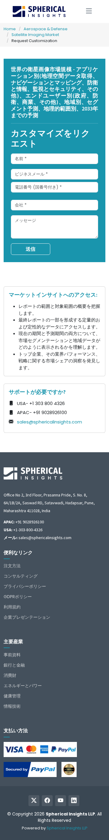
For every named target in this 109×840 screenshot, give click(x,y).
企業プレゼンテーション (27, 617)
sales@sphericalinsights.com (49, 422)
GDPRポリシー (18, 597)
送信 (30, 248)
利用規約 (12, 607)
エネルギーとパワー (23, 686)
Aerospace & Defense (46, 29)
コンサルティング (21, 576)
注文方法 (12, 566)
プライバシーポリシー (25, 586)
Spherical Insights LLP (67, 828)
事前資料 (12, 655)
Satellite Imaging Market (35, 35)
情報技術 (12, 706)
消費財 (10, 675)
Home (10, 29)
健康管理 (12, 696)
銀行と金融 (14, 665)
